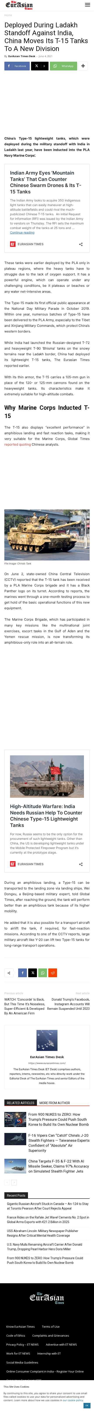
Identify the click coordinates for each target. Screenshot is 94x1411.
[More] (83, 66)
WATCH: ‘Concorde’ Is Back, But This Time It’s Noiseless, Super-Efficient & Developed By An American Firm (24, 1006)
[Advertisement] (47, 103)
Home (8, 15)
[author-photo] (47, 1051)
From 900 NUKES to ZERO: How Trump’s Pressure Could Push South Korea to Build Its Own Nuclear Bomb (58, 1119)
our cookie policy (73, 1400)
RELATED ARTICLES (20, 1103)
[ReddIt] (52, 972)
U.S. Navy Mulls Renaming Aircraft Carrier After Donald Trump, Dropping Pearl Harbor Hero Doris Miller (44, 1247)
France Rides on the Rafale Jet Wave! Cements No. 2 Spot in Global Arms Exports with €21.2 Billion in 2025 (48, 1220)
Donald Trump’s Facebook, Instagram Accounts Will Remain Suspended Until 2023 (68, 1004)
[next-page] (14, 1182)
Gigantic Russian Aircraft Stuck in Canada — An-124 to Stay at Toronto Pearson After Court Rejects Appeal (48, 1206)
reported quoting (17, 444)
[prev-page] (7, 1182)
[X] (32, 972)
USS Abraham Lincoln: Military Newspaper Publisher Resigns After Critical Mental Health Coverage (42, 1233)
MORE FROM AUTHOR (55, 1103)
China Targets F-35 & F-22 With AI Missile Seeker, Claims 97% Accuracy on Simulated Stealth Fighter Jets (58, 1166)
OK (86, 1405)
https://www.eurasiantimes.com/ (47, 1063)
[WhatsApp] (42, 972)
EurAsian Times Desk (21, 56)
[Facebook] (22, 972)
